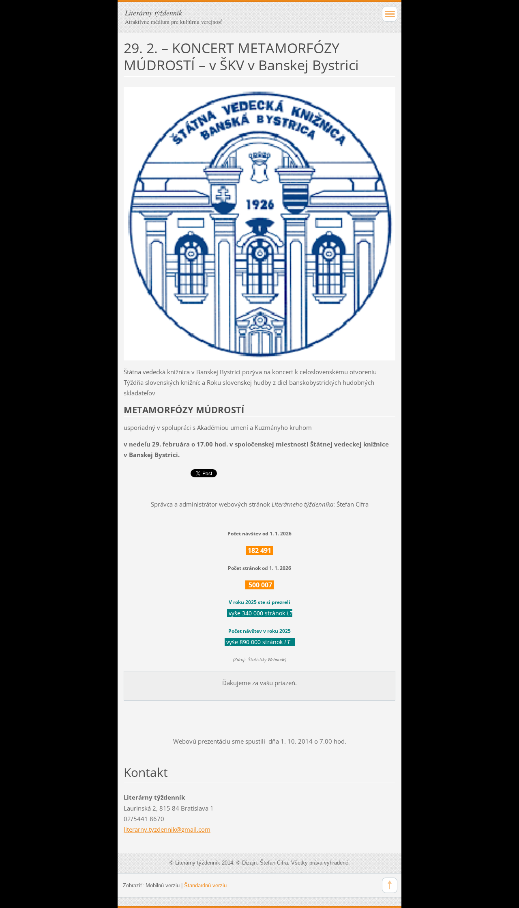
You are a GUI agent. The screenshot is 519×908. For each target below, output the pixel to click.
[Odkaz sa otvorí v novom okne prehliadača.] (259, 223)
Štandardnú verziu (205, 885)
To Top (389, 885)
